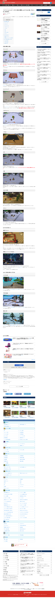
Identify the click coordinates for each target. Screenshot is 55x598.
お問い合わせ (38, 594)
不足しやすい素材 (22, 508)
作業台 (5, 486)
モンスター (21, 486)
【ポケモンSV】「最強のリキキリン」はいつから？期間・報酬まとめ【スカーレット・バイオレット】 (27, 561)
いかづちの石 (6, 40)
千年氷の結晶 (12, 307)
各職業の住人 (6, 461)
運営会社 (29, 594)
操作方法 (5, 523)
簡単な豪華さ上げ (7, 492)
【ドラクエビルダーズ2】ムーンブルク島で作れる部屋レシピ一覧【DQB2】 (43, 52)
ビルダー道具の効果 (7, 517)
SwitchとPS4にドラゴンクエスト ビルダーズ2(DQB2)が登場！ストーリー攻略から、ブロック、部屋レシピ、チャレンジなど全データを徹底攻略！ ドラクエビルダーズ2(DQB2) (27, 589)
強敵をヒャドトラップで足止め (8, 37)
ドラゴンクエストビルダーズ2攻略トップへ (19, 545)
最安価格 (21, 527)
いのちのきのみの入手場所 (8, 494)
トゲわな (5, 28)
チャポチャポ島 (16, 289)
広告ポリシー (25, 594)
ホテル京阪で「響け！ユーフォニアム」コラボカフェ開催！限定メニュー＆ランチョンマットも (27, 571)
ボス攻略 (5, 567)
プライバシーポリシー (21, 594)
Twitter (41, 594)
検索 (51, 3)
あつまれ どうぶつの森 (40, 567)
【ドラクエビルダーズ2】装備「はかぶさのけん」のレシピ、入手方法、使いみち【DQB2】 (43, 55)
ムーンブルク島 (6, 451)
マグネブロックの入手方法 (24, 512)
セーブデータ (6, 525)
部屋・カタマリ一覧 (7, 467)
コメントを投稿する (19, 365)
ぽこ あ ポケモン (39, 555)
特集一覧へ (33, 359)
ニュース (5, 563)
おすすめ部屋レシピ (23, 467)
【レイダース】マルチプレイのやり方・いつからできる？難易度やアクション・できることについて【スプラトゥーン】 (27, 568)
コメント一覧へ (18, 386)
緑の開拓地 (21, 432)
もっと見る (43, 43)
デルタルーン (39, 569)
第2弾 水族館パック (23, 424)
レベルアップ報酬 (22, 492)
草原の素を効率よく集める (8, 510)
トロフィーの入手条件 (23, 517)
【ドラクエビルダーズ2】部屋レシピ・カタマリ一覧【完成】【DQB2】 (43, 50)
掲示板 (4, 569)
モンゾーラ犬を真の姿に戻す (8, 512)
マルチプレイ (22, 523)
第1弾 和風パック (6, 424)
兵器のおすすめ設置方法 (24, 499)
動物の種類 (21, 461)
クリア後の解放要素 (7, 439)
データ (4, 561)
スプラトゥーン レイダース (41, 553)
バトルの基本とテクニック (24, 506)
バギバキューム (5, 124)
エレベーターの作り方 (23, 503)
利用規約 (17, 594)
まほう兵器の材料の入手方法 (8, 39)
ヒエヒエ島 (16, 325)
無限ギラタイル (6, 36)
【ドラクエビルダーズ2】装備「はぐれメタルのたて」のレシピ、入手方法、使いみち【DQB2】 (43, 68)
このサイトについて (10, 594)
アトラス (5, 445)
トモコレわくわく (39, 557)
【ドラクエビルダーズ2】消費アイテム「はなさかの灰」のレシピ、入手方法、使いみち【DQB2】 (43, 59)
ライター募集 (31, 594)
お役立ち (5, 391)
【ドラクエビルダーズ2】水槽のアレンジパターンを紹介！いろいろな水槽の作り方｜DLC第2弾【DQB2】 (43, 79)
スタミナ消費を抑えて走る (8, 506)
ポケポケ (38, 562)
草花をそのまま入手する (24, 510)
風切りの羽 (6, 43)
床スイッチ (20, 267)
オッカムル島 (22, 449)
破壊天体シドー (22, 437)
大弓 (5, 29)
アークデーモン (22, 289)
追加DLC (5, 573)
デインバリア (6, 22)
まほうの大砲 (6, 32)
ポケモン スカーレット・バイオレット (42, 564)
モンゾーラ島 (6, 432)
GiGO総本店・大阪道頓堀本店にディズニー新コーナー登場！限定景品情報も (26, 557)
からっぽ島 (21, 430)
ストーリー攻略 (6, 559)
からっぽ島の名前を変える (8, 515)
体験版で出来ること (7, 527)
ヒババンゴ (5, 443)
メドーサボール (22, 443)
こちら (21, 367)
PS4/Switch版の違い (23, 525)
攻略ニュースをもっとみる (27, 574)
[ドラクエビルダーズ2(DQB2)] (15, 3)
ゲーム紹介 (5, 557)
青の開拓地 (5, 437)
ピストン (5, 33)
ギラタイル (6, 24)
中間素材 (21, 479)
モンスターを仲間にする (8, 473)
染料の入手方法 (22, 501)
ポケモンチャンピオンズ (40, 560)
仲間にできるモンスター (24, 473)
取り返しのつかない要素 (24, 439)
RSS (46, 594)
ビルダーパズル (5, 565)
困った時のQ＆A (6, 519)
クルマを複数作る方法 (23, 494)
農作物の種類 (22, 457)
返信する (5, 379)
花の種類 (5, 459)
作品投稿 (21, 539)
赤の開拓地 (21, 455)
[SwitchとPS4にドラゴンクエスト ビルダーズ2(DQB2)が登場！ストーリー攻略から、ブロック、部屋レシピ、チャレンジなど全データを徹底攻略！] (4, 0)
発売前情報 (5, 571)
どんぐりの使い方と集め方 (8, 508)
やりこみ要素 (5, 555)
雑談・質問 (5, 539)
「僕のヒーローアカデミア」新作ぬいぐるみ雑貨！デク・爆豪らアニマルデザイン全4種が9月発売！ (27, 554)
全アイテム (5, 479)
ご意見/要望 (14, 594)
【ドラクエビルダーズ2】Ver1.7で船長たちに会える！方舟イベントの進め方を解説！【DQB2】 (43, 65)
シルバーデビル (22, 307)
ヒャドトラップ (6, 25)
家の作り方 (5, 503)
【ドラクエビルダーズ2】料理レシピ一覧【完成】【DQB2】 (43, 62)
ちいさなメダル (22, 515)
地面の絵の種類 (22, 459)
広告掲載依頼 (35, 594)
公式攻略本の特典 (7, 530)
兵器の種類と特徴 (6, 21)
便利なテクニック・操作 (8, 499)
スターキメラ (22, 325)
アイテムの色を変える (7, 501)
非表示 (9, 19)
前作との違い (22, 530)
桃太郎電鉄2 (38, 571)
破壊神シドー (22, 445)
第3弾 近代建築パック (7, 426)
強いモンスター (6, 488)
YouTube (44, 594)
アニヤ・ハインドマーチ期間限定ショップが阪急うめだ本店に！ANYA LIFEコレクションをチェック (27, 564)
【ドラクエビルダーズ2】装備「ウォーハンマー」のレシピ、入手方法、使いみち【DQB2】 (43, 75)
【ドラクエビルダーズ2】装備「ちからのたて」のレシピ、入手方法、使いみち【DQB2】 (43, 72)
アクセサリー (22, 484)
